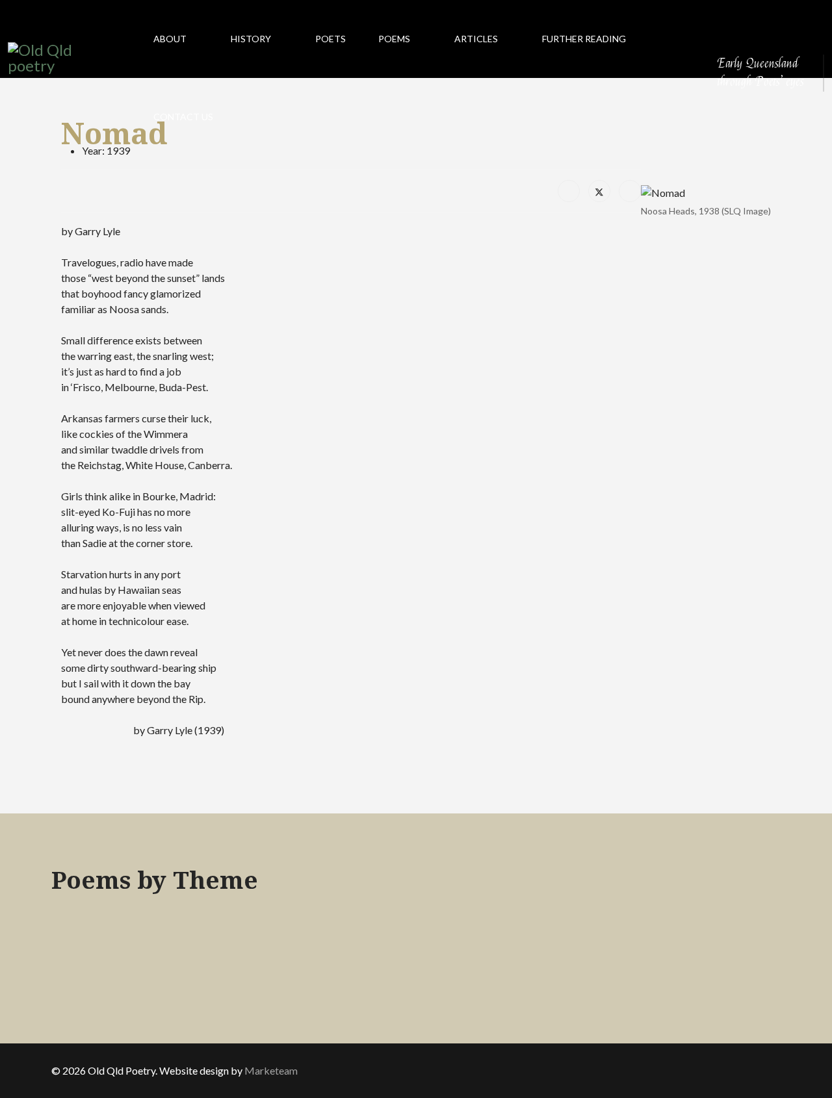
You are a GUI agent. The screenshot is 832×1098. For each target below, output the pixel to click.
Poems (394, 38)
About (170, 38)
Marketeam (271, 1070)
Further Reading (584, 38)
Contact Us (183, 116)
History (251, 38)
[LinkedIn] (630, 191)
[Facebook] (569, 191)
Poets (330, 38)
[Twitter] (599, 191)
